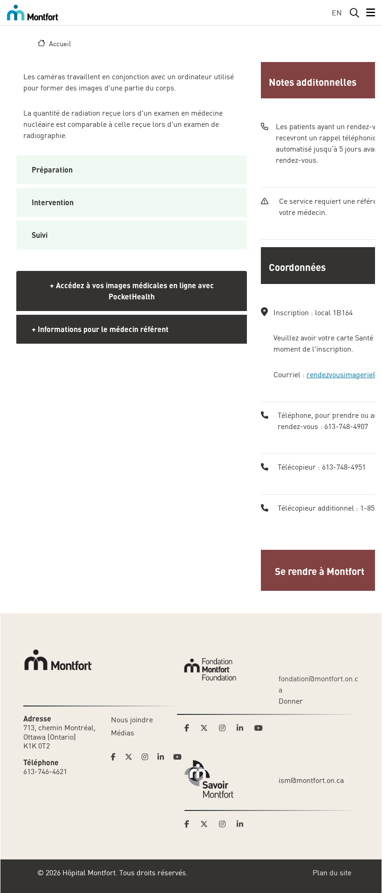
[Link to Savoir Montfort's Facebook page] (189, 824)
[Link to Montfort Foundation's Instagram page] (225, 728)
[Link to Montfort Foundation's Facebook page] (189, 728)
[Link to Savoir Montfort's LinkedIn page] (243, 824)
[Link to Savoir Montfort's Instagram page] (225, 824)
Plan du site (332, 872)
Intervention (53, 202)
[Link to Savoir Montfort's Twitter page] (206, 824)
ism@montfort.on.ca (311, 780)
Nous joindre (132, 719)
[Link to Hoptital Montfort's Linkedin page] (163, 756)
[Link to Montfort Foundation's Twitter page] (206, 728)
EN (337, 12)
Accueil (60, 43)
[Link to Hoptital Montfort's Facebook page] (116, 756)
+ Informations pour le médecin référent (100, 329)
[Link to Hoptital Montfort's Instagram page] (148, 756)
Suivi (40, 234)
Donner (291, 701)
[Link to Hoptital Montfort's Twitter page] (131, 756)
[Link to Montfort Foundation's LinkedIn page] (243, 728)
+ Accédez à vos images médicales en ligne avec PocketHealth (132, 291)
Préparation (52, 169)
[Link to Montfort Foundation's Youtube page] (259, 728)
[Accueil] (34, 12)
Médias (122, 732)
